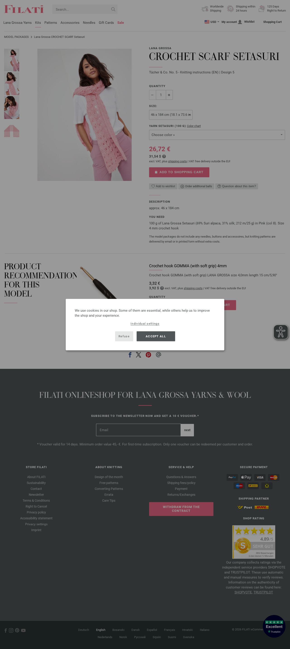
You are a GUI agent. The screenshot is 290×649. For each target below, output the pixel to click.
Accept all (156, 336)
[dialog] (145, 324)
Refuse (124, 336)
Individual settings (145, 323)
